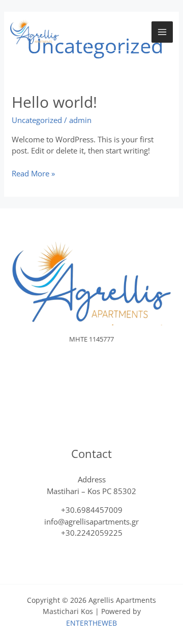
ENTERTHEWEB (91, 623)
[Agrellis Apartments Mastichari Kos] (34, 32)
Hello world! (54, 101)
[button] (114, 32)
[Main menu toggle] (162, 32)
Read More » (33, 173)
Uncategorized (37, 120)
